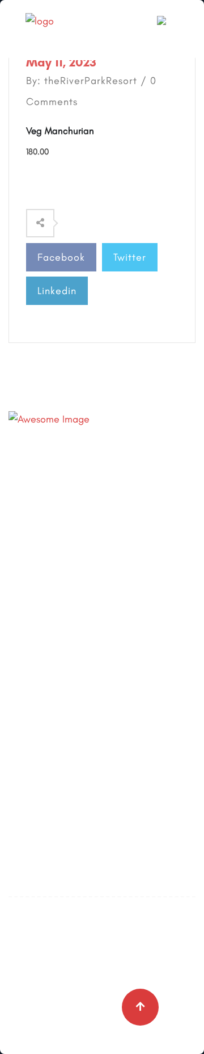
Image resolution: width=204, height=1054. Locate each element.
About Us (28, 590)
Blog (18, 615)
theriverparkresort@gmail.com (129, 479)
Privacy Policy (38, 665)
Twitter (129, 257)
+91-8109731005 (97, 456)
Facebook (61, 257)
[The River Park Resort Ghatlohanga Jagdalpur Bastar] (71, 29)
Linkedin (56, 291)
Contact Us (32, 640)
